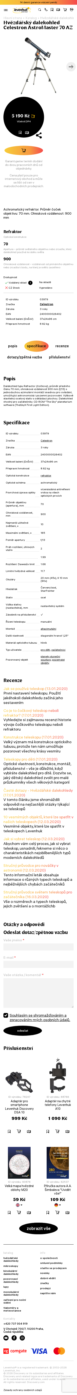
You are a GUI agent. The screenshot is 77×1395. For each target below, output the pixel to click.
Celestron (46, 304)
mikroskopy (10, 1266)
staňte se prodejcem (53, 1268)
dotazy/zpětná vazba (24, 357)
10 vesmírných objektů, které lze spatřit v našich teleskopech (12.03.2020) (38, 819)
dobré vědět (48, 1278)
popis (12, 346)
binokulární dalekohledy (11, 1272)
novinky (45, 1273)
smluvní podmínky (51, 1263)
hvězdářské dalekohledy (11, 1259)
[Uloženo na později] (51, 10)
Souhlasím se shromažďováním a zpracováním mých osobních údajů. (40, 1017)
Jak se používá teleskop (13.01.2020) (35, 688)
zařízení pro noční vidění (14, 1301)
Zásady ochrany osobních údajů (22, 1390)
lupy (6, 1286)
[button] (46, 10)
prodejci (45, 1288)
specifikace (36, 346)
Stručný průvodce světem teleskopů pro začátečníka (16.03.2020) (37, 894)
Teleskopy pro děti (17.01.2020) (30, 759)
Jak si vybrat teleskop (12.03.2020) (34, 838)
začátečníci (58, 649)
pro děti (45, 649)
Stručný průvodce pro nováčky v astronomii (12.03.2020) (30, 868)
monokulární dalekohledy (11, 1293)
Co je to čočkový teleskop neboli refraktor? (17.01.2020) (31, 713)
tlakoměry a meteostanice (12, 1309)
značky (44, 1283)
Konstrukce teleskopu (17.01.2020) (33, 737)
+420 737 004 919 (15, 1323)
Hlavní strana (12, 18)
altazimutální (48, 628)
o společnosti (49, 1258)
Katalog (31, 18)
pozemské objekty (53, 661)
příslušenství (59, 357)
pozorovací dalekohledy (11, 1280)
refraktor (46, 475)
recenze (62, 346)
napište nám (48, 1293)
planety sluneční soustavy (50, 658)
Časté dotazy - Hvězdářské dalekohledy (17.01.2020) (38, 793)
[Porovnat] (58, 10)
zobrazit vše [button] (38, 1228)
